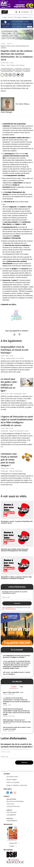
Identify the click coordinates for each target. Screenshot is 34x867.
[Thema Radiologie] (17, 861)
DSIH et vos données (13, 782)
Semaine (14, 687)
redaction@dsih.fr (12, 821)
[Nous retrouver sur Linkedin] (8, 793)
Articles (9, 43)
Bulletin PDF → (14, 843)
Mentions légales (12, 779)
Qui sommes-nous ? (13, 776)
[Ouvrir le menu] (31, 12)
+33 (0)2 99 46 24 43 (13, 806)
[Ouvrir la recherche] (17, 12)
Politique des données (10, 609)
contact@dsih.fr (11, 815)
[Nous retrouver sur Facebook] (11, 793)
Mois (21, 687)
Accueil (3, 43)
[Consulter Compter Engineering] (17, 4)
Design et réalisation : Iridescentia (17, 785)
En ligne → (13, 846)
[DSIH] (17, 854)
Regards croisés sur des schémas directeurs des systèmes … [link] (15, 46)
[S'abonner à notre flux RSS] (15, 793)
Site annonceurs (12, 812)
